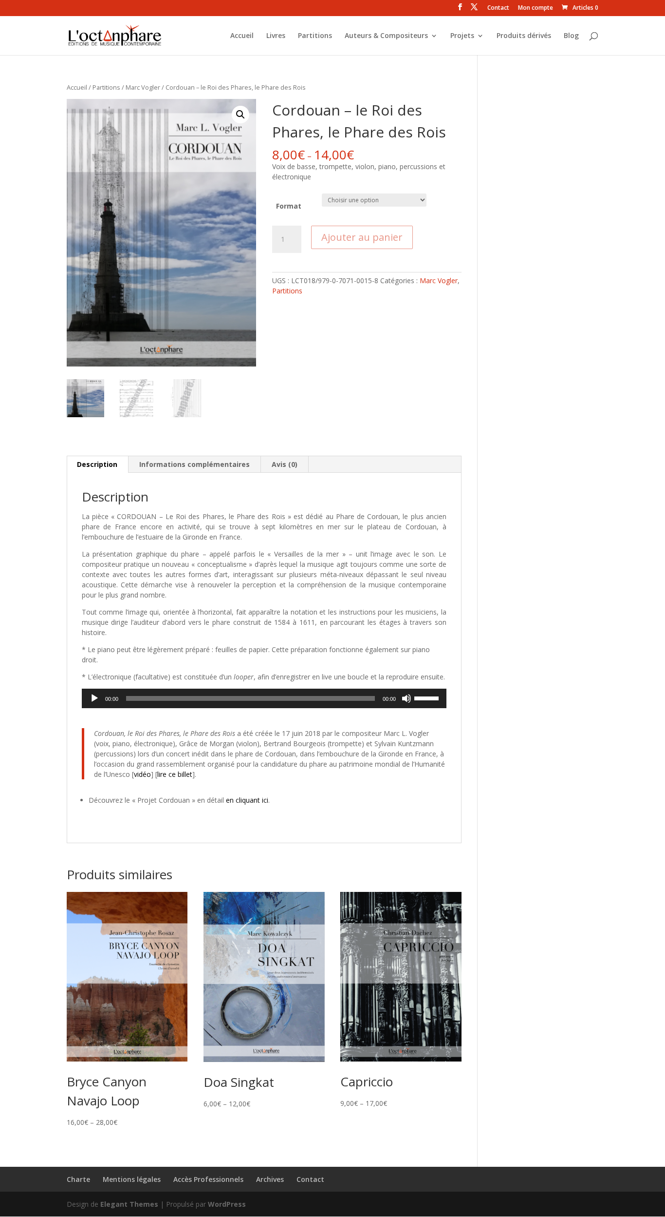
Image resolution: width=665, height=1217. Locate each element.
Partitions (315, 36)
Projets (462, 36)
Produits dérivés (524, 36)
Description (97, 464)
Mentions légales (132, 1179)
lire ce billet (174, 774)
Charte (78, 1179)
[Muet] (406, 698)
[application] (264, 698)
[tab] (97, 464)
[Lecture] (94, 698)
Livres (275, 36)
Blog (571, 36)
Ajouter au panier (362, 237)
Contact (498, 8)
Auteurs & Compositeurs (386, 36)
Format (288, 206)
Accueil (242, 36)
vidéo (142, 774)
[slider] (428, 697)
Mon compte (535, 8)
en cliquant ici (247, 800)
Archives (270, 1179)
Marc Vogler (143, 87)
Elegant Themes (129, 1204)
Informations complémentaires (194, 464)
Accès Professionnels (208, 1179)
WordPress (227, 1204)
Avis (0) (284, 464)
